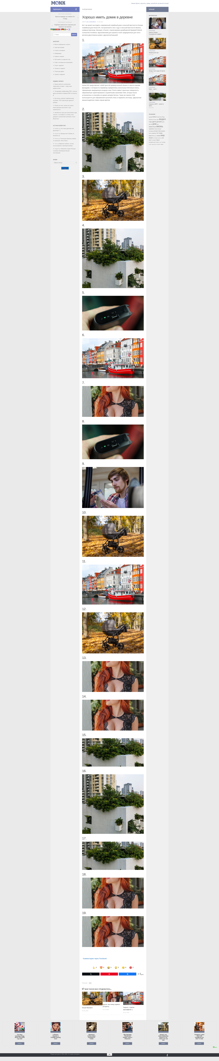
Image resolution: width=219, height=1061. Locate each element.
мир (163, 135)
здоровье (151, 129)
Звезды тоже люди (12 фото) (157, 71)
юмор (162, 144)
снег (160, 142)
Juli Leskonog (91, 22)
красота (151, 135)
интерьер (151, 131)
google (150, 117)
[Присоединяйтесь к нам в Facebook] (76, 9)
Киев (154, 117)
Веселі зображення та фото (62, 44)
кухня (155, 135)
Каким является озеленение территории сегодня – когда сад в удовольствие (62, 86)
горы (150, 122)
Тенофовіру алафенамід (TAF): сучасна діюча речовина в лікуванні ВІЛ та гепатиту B (65, 93)
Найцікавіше (87, 9)
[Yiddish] (69, 29)
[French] (60, 29)
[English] (58, 29)
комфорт (154, 133)
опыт (150, 140)
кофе (160, 133)
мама (158, 135)
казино (163, 131)
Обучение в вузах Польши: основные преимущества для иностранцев (64, 150)
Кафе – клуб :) (153, 89)
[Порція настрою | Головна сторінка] (58, 3)
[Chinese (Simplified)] (56, 29)
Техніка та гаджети (60, 68)
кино (150, 133)
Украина (151, 119)
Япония (154, 119)
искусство (157, 131)
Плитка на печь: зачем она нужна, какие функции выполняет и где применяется (63, 107)
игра (156, 129)
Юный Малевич (87, 1008)
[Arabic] (54, 29)
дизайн (159, 122)
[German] (63, 29)
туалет (158, 144)
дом (90, 983)
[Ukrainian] (51, 29)
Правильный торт (154, 52)
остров (154, 140)
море (151, 138)
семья (157, 142)
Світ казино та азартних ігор (62, 59)
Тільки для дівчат (59, 71)
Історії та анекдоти (60, 50)
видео (162, 119)
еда (158, 124)
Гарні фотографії (59, 47)
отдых (158, 140)
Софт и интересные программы (64, 62)
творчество (154, 144)
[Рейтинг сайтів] (65, 169)
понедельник (152, 142)
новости (160, 137)
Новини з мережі (59, 56)
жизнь (159, 126)
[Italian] (65, 29)
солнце (163, 142)
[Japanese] (67, 29)
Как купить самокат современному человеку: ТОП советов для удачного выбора (63, 100)
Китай (157, 117)
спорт (150, 144)
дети (154, 122)
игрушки (159, 129)
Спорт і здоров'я (59, 65)
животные (152, 127)
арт (158, 119)
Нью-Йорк (162, 117)
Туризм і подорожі (60, 74)
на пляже (155, 138)
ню (163, 138)
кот (158, 133)
